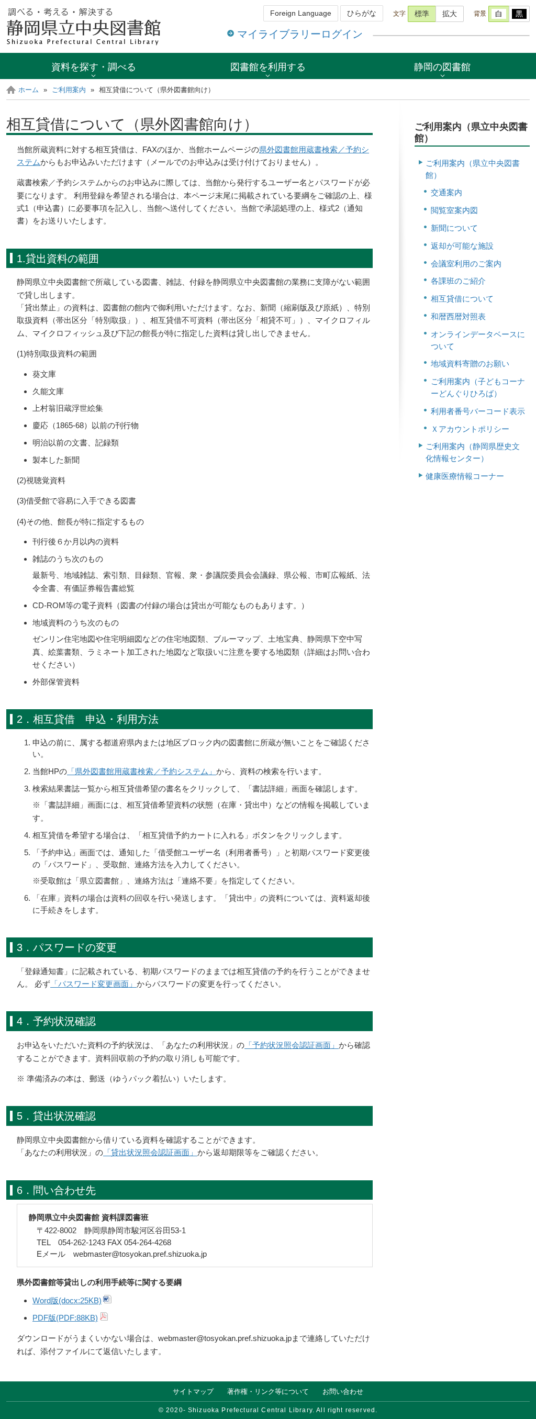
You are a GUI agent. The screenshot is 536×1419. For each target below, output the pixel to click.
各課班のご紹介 (458, 280)
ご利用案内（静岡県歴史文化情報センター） (473, 452)
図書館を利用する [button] (268, 66)
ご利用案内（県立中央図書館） (473, 169)
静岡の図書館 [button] (442, 66)
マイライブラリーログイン (300, 34)
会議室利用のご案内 (466, 263)
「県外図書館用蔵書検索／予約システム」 (141, 771)
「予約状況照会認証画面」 (291, 1045)
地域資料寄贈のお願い (470, 363)
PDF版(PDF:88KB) (65, 1317)
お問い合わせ (342, 1391)
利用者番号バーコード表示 (478, 411)
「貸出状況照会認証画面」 (150, 1152)
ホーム (28, 90)
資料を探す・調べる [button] (93, 66)
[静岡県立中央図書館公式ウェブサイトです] (84, 26)
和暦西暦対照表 (458, 316)
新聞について (454, 228)
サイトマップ (193, 1391)
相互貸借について (462, 298)
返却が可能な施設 (462, 245)
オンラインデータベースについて (478, 340)
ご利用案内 (69, 90)
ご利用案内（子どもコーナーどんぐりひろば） (478, 387)
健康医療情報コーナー (465, 476)
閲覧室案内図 (454, 210)
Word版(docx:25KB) (67, 1300)
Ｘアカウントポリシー (470, 428)
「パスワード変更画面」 (93, 983)
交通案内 (446, 192)
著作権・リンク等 (268, 1391)
